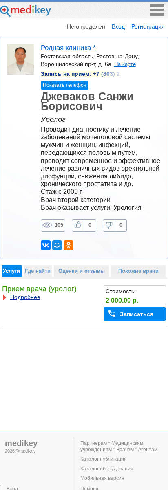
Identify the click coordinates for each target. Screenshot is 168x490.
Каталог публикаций (103, 459)
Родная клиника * (68, 48)
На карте (124, 64)
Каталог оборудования (106, 469)
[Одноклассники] (68, 245)
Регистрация (148, 26)
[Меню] (157, 13)
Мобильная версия (102, 478)
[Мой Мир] (57, 245)
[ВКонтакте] (46, 245)
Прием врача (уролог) (39, 289)
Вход (118, 26)
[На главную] (25, 14)
